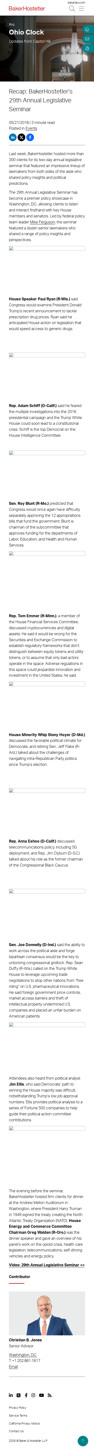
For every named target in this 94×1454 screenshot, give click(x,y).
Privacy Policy (17, 1407)
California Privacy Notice (24, 1423)
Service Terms (18, 1415)
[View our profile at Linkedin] (11, 1395)
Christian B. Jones (25, 1340)
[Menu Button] (82, 8)
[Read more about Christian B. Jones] (47, 1313)
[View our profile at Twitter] (19, 1395)
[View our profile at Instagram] (33, 1395)
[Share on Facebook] (30, 137)
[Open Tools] (86, 48)
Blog (11, 24)
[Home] (86, 29)
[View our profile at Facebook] (26, 1395)
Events (31, 128)
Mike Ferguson (42, 222)
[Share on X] (22, 137)
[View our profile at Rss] (50, 1395)
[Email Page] (86, 39)
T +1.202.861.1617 (24, 1361)
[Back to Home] (27, 8)
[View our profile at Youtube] (41, 1395)
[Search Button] (72, 8)
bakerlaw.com (76, 2)
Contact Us (16, 1431)
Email (13, 1367)
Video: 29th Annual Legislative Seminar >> (47, 1265)
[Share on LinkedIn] (13, 137)
